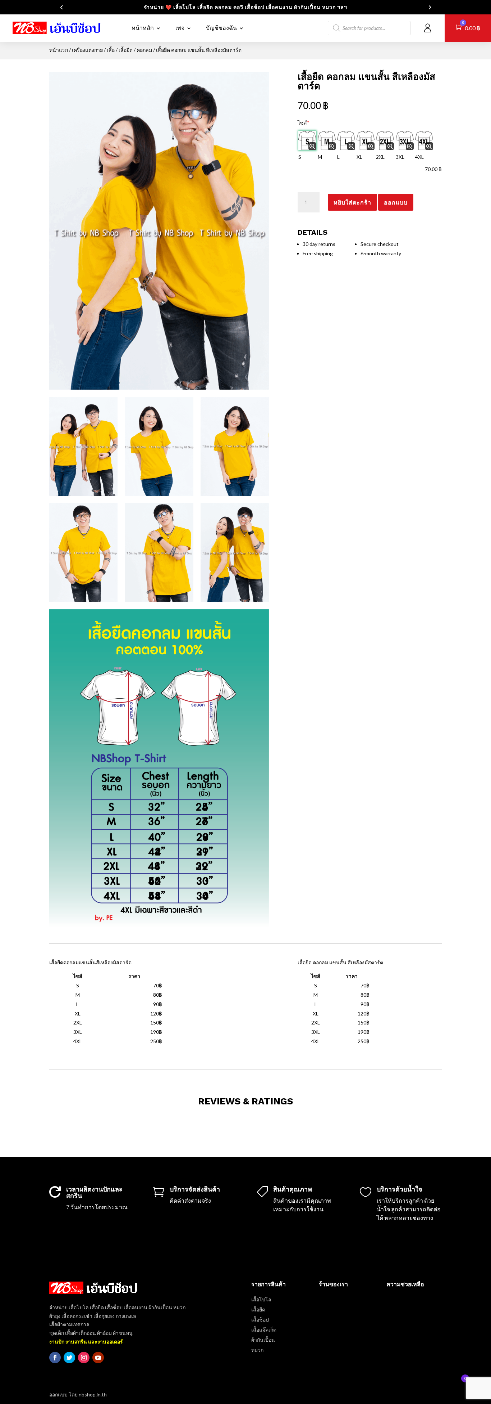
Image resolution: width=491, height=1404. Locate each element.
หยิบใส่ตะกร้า (352, 202)
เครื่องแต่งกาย (87, 50)
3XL (400, 157)
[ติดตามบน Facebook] (55, 1357)
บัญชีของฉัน (221, 27)
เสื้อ (111, 50)
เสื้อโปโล (261, 1299)
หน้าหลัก (143, 27)
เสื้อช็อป (260, 1319)
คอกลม (144, 50)
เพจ (179, 27)
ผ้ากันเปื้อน (263, 1340)
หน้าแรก (58, 50)
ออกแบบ (396, 202)
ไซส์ (303, 123)
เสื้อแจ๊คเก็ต (263, 1330)
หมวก (257, 1350)
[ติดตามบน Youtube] (98, 1357)
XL (359, 157)
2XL (380, 157)
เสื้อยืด (126, 50)
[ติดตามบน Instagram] (84, 1357)
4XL (419, 157)
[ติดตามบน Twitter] (69, 1357)
